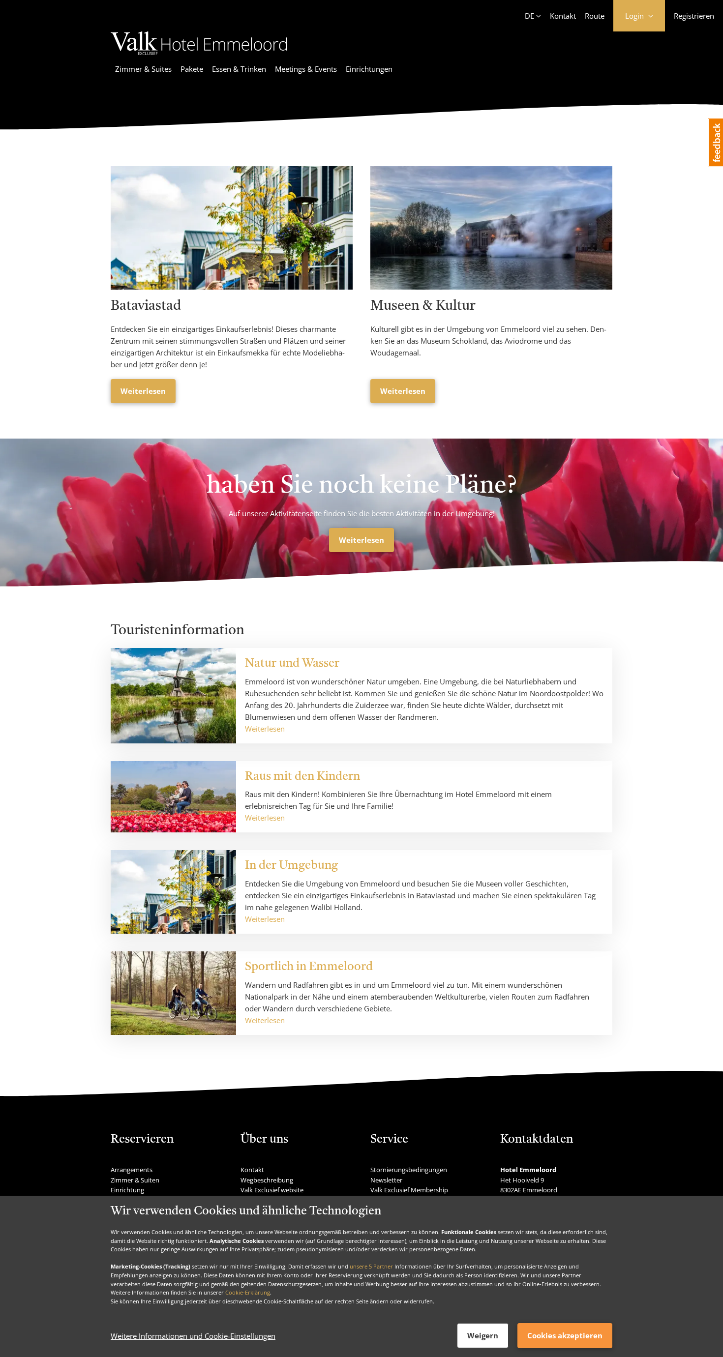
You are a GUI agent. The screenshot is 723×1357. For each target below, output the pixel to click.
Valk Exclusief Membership (409, 1189)
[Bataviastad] (232, 228)
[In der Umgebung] (173, 892)
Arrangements (131, 1169)
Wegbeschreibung (267, 1180)
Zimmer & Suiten (135, 1180)
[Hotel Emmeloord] (199, 56)
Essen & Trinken (239, 69)
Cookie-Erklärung (247, 1292)
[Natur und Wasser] (173, 695)
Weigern (482, 1335)
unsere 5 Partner (371, 1266)
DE (529, 16)
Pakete (192, 69)
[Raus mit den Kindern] (173, 797)
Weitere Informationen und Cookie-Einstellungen (193, 1336)
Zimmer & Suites (143, 69)
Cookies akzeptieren (564, 1335)
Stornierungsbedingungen (408, 1169)
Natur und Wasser (292, 664)
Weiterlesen (143, 391)
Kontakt (563, 16)
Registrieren (694, 16)
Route (594, 16)
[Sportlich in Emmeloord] (173, 993)
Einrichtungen (369, 69)
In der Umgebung (291, 866)
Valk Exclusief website (272, 1189)
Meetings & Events (306, 69)
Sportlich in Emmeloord (309, 967)
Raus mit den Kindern (302, 777)
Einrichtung (127, 1189)
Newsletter (386, 1180)
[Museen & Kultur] (491, 228)
